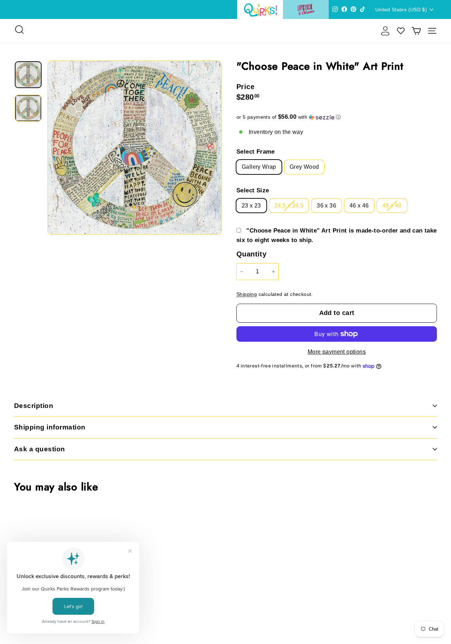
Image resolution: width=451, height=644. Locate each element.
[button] (336, 117)
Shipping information (50, 427)
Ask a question (39, 449)
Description (33, 405)
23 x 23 (251, 206)
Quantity (251, 254)
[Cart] (416, 31)
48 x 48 (392, 206)
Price (245, 87)
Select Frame (255, 151)
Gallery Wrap (259, 167)
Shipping (246, 294)
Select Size (252, 190)
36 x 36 (326, 206)
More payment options (337, 352)
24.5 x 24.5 (288, 206)
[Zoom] (134, 147)
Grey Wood (304, 167)
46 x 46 (359, 206)
